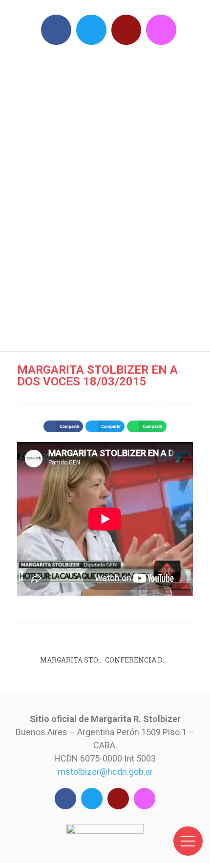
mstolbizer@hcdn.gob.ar (105, 771)
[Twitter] (91, 30)
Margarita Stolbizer (109, 195)
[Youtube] (126, 30)
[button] (63, 426)
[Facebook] (56, 30)
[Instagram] (161, 30)
